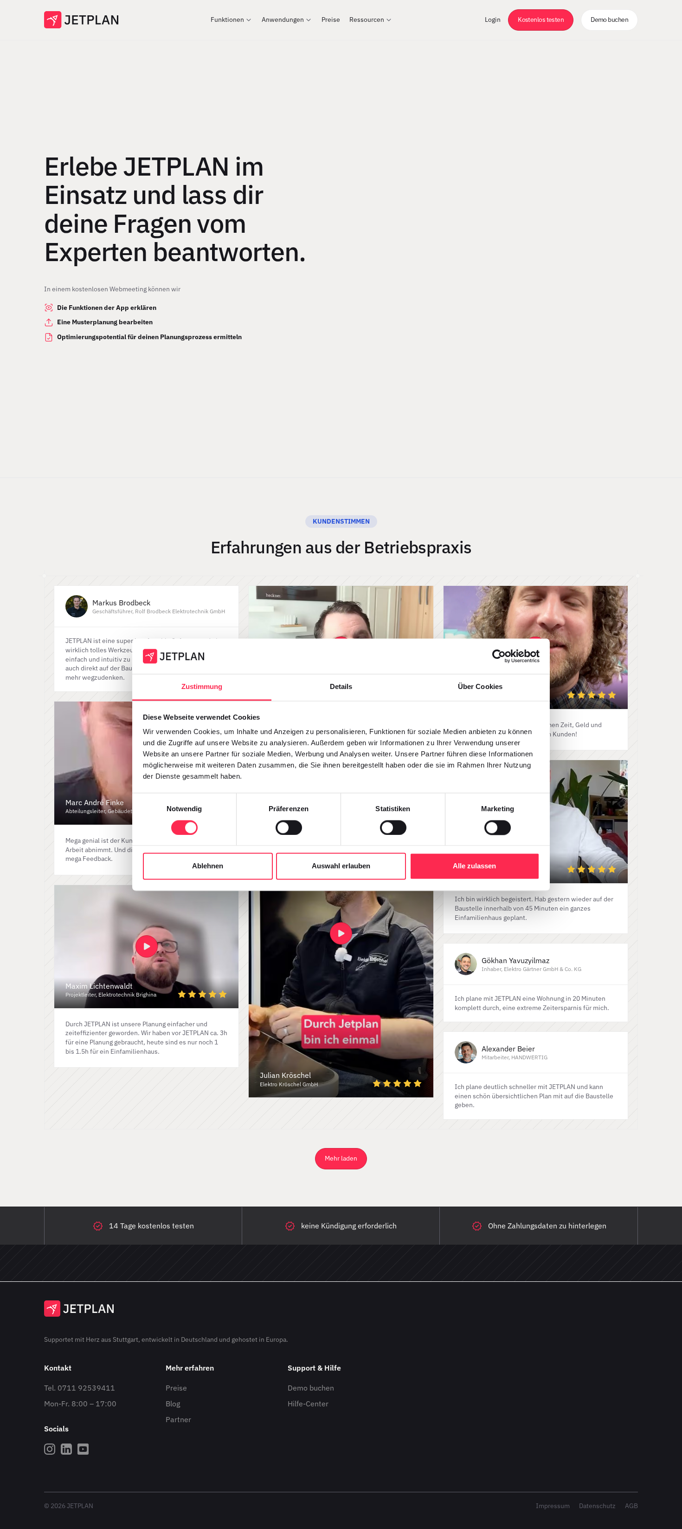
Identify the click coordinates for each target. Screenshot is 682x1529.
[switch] (289, 827)
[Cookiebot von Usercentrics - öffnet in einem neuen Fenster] (499, 656)
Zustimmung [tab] (202, 687)
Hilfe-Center (308, 1403)
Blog (173, 1403)
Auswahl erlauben (341, 866)
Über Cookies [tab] (480, 687)
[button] (231, 20)
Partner (178, 1419)
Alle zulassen (474, 866)
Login (493, 19)
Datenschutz (597, 1506)
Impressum (553, 1506)
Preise (176, 1387)
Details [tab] (341, 687)
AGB (631, 1506)
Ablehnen (207, 866)
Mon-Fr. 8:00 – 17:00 (80, 1403)
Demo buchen (311, 1387)
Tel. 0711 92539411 (79, 1387)
